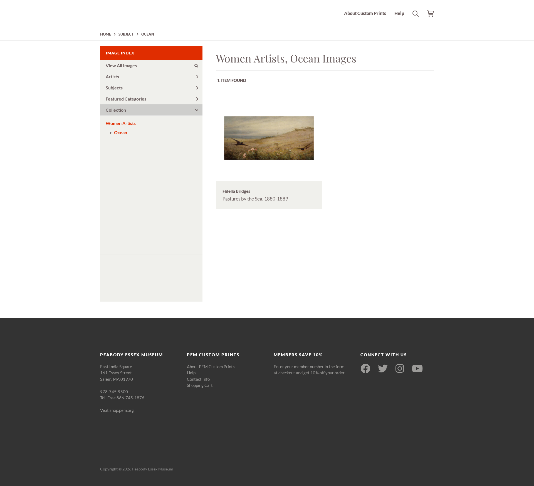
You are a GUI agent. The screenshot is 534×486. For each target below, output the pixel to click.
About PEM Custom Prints (211, 366)
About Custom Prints (365, 13)
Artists (112, 76)
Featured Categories (126, 98)
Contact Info (198, 379)
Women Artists (121, 123)
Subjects (114, 87)
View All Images (121, 65)
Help (399, 13)
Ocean (120, 132)
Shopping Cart (200, 385)
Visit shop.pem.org (117, 410)
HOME (105, 34)
